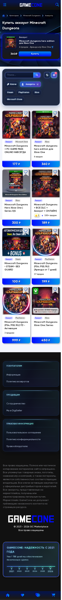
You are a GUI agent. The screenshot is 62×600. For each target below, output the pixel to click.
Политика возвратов (17, 381)
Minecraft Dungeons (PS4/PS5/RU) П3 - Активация (16, 325)
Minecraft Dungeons (31, 16)
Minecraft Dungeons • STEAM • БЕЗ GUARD (16, 266)
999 (16, 340)
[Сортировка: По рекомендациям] (47, 75)
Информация (13, 375)
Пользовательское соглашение (23, 433)
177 (16, 164)
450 (45, 340)
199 (46, 281)
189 (46, 223)
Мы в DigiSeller (14, 410)
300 (16, 223)
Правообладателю (17, 446)
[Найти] (36, 75)
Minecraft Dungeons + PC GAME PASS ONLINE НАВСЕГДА (16, 149)
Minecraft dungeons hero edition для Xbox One (45, 149)
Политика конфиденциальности (23, 439)
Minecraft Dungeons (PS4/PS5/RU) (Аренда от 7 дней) (45, 266)
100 (16, 281)
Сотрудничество (15, 404)
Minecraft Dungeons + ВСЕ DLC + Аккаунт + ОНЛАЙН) (45, 208)
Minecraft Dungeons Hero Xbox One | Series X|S (16, 208)
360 (46, 164)
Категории (14, 16)
